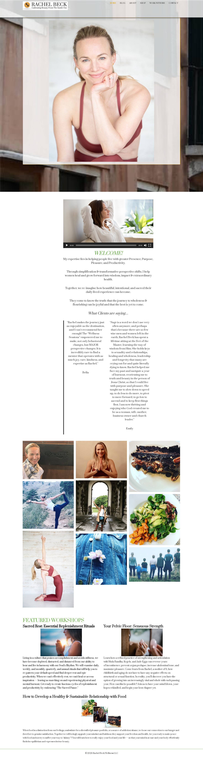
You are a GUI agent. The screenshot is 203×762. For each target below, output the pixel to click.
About (132, 3)
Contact (173, 3)
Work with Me (157, 3)
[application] (108, 223)
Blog (122, 3)
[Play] (66, 245)
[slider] (106, 245)
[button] (108, 223)
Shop (143, 3)
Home (113, 3)
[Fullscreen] (149, 245)
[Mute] (145, 245)
